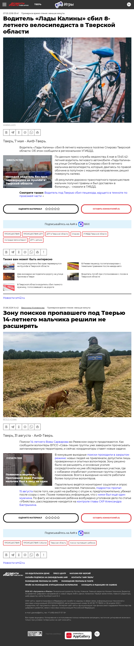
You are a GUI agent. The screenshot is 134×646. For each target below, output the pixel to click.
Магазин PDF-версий (80, 573)
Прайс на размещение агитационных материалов (51, 585)
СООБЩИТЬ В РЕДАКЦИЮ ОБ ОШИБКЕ (99, 585)
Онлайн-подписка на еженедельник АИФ (46, 577)
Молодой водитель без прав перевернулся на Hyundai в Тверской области (39, 264)
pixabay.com (9, 124)
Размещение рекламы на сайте (41, 581)
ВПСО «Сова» (10, 419)
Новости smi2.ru (14, 297)
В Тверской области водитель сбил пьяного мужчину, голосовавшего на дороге (39, 285)
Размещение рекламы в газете (77, 581)
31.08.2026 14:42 (11, 307)
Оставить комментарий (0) (106, 209)
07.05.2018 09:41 (11, 13)
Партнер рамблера (53, 634)
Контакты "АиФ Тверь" (82, 577)
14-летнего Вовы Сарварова (49, 441)
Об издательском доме (37, 573)
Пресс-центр (59, 573)
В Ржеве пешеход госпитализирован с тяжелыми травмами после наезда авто (101, 264)
